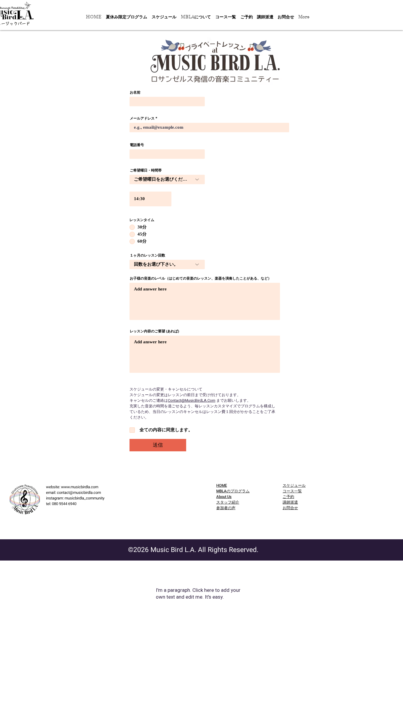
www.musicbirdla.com (79, 487)
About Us (224, 496)
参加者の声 (225, 508)
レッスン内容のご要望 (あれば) (154, 331)
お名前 (135, 92)
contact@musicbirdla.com (79, 492)
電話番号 (137, 145)
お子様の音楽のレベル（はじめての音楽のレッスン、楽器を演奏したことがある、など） (200, 278)
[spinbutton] (150, 199)
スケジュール (294, 485)
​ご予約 (288, 496)
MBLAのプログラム (233, 491)
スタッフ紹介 (227, 502)
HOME (221, 485)
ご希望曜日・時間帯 (146, 170)
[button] (195, 16)
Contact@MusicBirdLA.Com (191, 400)
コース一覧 (292, 491)
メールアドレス (142, 118)
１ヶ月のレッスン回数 (147, 255)
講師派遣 (290, 502)
